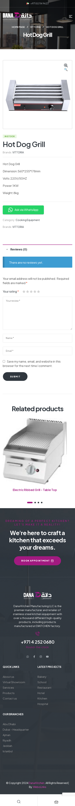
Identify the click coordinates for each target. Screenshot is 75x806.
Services (8, 687)
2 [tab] (35, 502)
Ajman (6, 735)
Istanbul (8, 751)
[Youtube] (47, 656)
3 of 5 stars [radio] (31, 291)
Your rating (11, 291)
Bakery (42, 676)
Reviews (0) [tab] (18, 249)
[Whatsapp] (27, 656)
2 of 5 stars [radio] (27, 291)
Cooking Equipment (28, 220)
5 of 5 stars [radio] (38, 291)
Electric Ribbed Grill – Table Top (35, 490)
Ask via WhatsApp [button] (26, 210)
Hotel (41, 693)
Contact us (10, 698)
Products (9, 693)
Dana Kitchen (36, 782)
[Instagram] (40, 656)
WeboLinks (39, 786)
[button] (66, 68)
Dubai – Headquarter (16, 729)
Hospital (43, 703)
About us (8, 676)
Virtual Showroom (14, 682)
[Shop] (56, 802)
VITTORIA (35, 27)
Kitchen (42, 698)
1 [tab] (30, 502)
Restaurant (44, 687)
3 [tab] (38, 502)
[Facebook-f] (34, 656)
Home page (18, 27)
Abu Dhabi (9, 724)
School (42, 682)
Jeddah (7, 745)
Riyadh (7, 740)
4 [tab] (41, 502)
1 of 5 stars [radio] (23, 291)
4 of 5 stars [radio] (34, 291)
